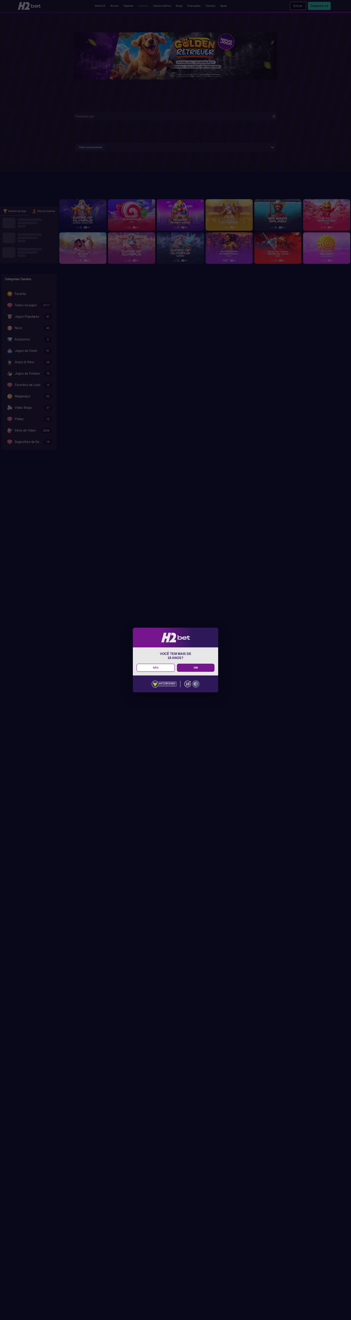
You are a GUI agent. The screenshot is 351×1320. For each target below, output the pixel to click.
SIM (196, 667)
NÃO (155, 667)
